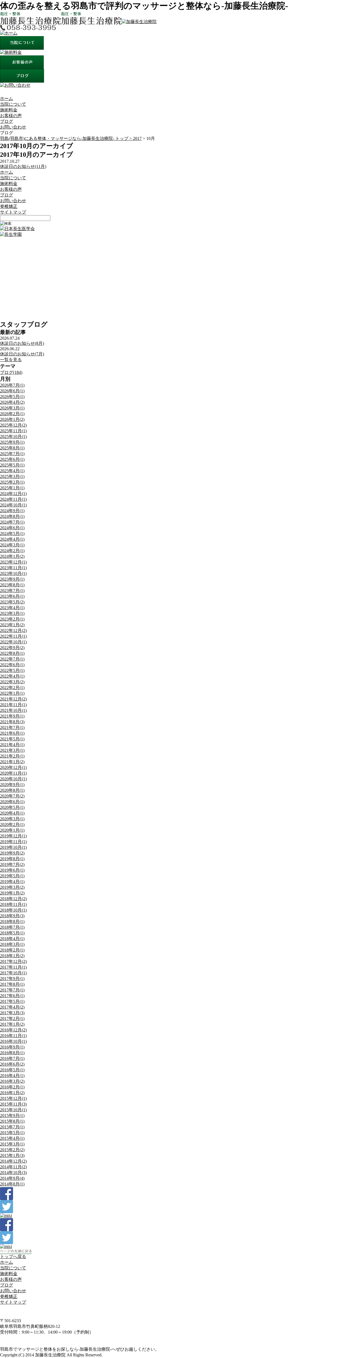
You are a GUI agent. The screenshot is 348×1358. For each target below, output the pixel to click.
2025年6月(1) (12, 459)
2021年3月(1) (12, 750)
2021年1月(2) (12, 761)
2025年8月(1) (12, 448)
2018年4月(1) (12, 938)
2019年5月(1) (12, 876)
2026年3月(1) (12, 408)
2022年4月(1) (12, 676)
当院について (13, 104)
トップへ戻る (13, 1256)
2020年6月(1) (12, 801)
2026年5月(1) (12, 396)
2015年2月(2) (12, 1149)
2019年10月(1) (13, 847)
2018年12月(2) (13, 898)
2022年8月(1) (12, 653)
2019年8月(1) (12, 858)
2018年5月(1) (12, 933)
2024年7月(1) (12, 522)
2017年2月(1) (12, 1018)
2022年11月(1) (13, 636)
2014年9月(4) (12, 1178)
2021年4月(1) (12, 744)
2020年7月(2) (12, 796)
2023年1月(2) (12, 624)
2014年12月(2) (13, 1161)
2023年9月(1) (12, 579)
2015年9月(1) (12, 1115)
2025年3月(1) (12, 476)
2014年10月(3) (13, 1172)
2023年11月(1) (13, 567)
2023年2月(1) (12, 619)
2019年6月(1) (12, 870)
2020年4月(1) (12, 813)
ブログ (6, 121)
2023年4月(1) (12, 607)
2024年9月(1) (12, 510)
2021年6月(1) (12, 733)
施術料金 (8, 110)
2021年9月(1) (12, 716)
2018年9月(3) (12, 915)
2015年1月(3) (12, 1155)
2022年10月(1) (13, 642)
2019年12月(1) (13, 836)
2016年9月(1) (12, 1047)
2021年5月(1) (12, 739)
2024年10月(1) (13, 505)
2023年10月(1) (13, 573)
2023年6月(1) (12, 596)
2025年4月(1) (12, 470)
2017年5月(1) (12, 1001)
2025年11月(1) (13, 430)
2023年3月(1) (12, 613)
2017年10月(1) (13, 973)
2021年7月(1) (12, 727)
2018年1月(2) (12, 955)
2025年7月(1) (12, 453)
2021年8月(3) (12, 721)
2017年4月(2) (12, 1007)
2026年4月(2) (12, 402)
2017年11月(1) (13, 967)
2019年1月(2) (12, 893)
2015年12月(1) (13, 1098)
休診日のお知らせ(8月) (22, 343)
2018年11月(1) (13, 904)
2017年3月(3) (12, 1012)
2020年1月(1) (12, 830)
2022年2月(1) (12, 687)
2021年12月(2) (13, 699)
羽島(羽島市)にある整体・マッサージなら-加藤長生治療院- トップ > (66, 138)
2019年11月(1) (13, 841)
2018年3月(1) (12, 944)
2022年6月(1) (12, 664)
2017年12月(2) (13, 961)
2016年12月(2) (13, 1030)
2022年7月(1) (12, 659)
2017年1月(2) (12, 1024)
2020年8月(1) (12, 790)
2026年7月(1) (12, 385)
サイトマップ (13, 212)
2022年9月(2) (12, 647)
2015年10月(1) (13, 1109)
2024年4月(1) (12, 539)
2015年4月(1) (12, 1138)
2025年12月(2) (13, 425)
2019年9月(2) (12, 853)
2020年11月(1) (13, 773)
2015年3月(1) (12, 1144)
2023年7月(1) (12, 590)
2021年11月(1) (13, 704)
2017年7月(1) (12, 990)
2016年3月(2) (12, 1081)
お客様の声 (11, 115)
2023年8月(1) (12, 585)
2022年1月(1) (12, 693)
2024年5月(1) (12, 533)
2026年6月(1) (12, 391)
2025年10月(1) (13, 436)
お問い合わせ (13, 127)
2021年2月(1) (12, 756)
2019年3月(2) (12, 887)
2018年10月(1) (13, 910)
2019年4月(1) (12, 881)
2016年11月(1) (13, 1035)
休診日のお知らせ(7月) (22, 354)
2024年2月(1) (12, 550)
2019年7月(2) (12, 864)
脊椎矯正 (8, 206)
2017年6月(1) (12, 995)
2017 (137, 138)
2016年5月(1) (12, 1070)
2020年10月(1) (13, 779)
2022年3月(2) (12, 682)
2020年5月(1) (12, 807)
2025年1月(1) (12, 488)
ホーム (6, 98)
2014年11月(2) (13, 1167)
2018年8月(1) (12, 921)
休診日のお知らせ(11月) (23, 166)
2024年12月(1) (13, 493)
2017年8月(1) (12, 984)
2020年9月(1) (12, 784)
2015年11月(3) (13, 1104)
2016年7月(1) (12, 1058)
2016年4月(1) (12, 1075)
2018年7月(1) (12, 927)
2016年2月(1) (12, 1087)
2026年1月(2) (12, 419)
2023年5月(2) (12, 602)
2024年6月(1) (12, 527)
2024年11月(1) (13, 499)
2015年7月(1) (12, 1127)
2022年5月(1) (12, 670)
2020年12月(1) (13, 767)
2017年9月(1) (12, 978)
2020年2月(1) (12, 824)
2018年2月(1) (12, 950)
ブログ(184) (11, 372)
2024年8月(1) (12, 516)
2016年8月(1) (12, 1052)
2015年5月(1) (12, 1132)
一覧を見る (11, 359)
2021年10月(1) (13, 710)
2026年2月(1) (12, 413)
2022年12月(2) (13, 630)
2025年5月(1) (12, 465)
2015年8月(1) (12, 1121)
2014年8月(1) (12, 1184)
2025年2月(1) (12, 482)
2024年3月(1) (12, 545)
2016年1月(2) (12, 1092)
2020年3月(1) (12, 818)
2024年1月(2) (12, 556)
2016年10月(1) (13, 1041)
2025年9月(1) (12, 442)
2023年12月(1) (13, 562)
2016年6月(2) (12, 1064)
